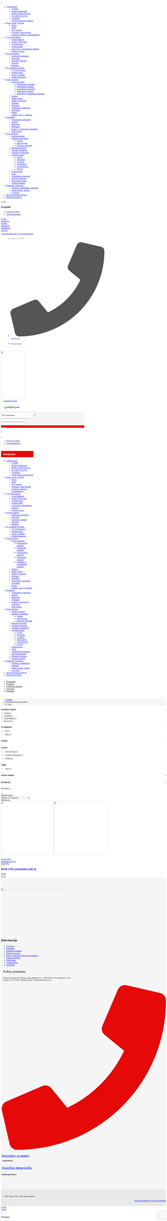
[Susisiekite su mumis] (84, 1148)
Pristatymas (11, 960)
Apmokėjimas (12, 963)
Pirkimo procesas (13, 953)
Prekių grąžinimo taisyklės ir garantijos (22, 955)
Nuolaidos (10, 965)
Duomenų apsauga (14, 951)
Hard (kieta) (11, 752)
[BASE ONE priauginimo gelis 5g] (54, 854)
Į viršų (3, 1207)
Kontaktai (10, 948)
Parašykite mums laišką (17, 1168)
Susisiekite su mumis (15, 1156)
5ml (8, 769)
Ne (7, 731)
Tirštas (9, 758)
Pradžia (9, 699)
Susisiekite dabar (10, 401)
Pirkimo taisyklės (13, 958)
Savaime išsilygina (14, 755)
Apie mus (10, 946)
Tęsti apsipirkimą (13, 214)
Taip (8, 734)
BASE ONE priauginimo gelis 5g (18, 869)
